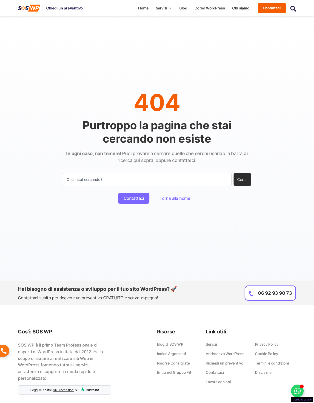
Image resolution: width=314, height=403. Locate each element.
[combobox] (147, 179)
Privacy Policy (266, 344)
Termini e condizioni (272, 363)
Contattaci (215, 372)
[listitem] (64, 362)
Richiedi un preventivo (224, 363)
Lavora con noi (218, 381)
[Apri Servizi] (170, 8)
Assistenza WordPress (225, 353)
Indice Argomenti (171, 353)
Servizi (211, 344)
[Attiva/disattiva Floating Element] (297, 391)
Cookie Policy (266, 353)
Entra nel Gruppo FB (174, 372)
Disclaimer (264, 372)
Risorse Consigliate (173, 363)
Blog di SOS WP (170, 344)
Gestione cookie (302, 399)
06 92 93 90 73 (275, 293)
